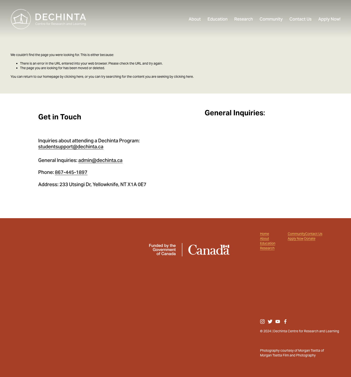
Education (267, 243)
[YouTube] (277, 321)
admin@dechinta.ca (100, 160)
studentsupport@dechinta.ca (70, 147)
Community (296, 234)
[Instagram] (262, 321)
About (264, 239)
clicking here (73, 76)
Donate (309, 239)
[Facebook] (285, 321)
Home (264, 234)
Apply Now (295, 239)
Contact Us (313, 234)
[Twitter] (270, 321)
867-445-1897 (71, 172)
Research (267, 248)
